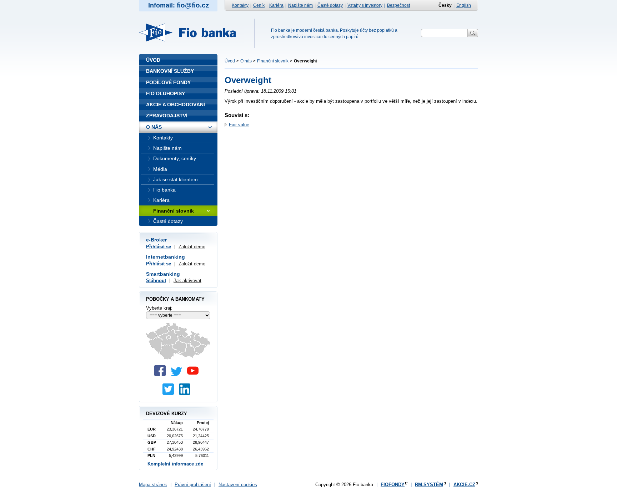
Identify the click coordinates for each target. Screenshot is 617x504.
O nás (246, 60)
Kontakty (240, 5)
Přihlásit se (158, 246)
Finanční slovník (273, 60)
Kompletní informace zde (175, 464)
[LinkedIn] (186, 393)
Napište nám (300, 5)
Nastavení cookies (238, 484)
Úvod (230, 60)
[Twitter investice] (169, 393)
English (463, 5)
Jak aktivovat (187, 280)
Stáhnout (156, 280)
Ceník (259, 5)
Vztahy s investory (364, 5)
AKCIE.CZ (464, 484)
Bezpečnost (398, 5)
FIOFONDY (393, 484)
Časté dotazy (330, 5)
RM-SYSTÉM (429, 484)
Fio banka (191, 32)
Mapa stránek (153, 484)
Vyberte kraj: (159, 308)
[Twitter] (178, 374)
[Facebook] (161, 374)
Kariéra (276, 5)
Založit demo (192, 246)
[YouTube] (194, 374)
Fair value (239, 124)
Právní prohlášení (193, 484)
